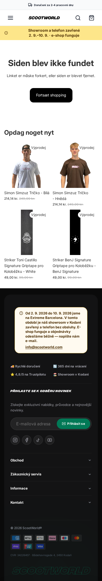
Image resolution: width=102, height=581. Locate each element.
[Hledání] (78, 18)
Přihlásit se (76, 424)
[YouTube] (49, 440)
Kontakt (17, 502)
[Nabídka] (10, 18)
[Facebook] (26, 440)
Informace (19, 488)
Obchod (17, 460)
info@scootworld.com (44, 347)
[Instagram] (15, 440)
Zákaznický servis (25, 474)
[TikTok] (38, 440)
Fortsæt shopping (51, 95)
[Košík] (91, 18)
